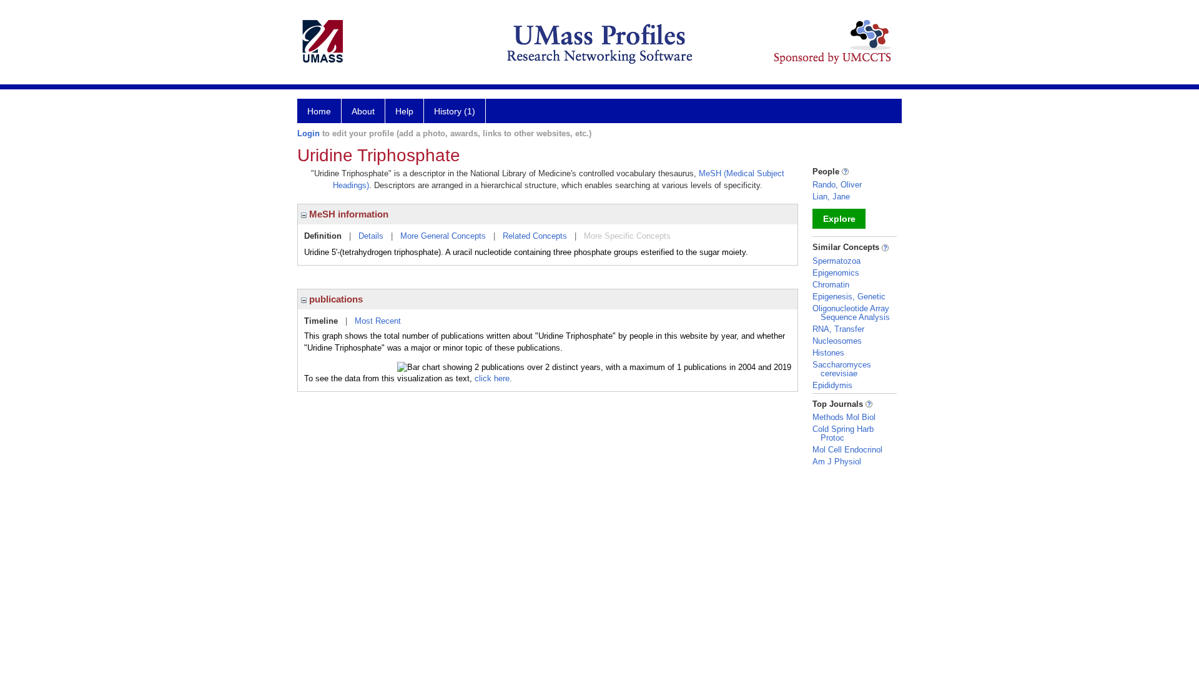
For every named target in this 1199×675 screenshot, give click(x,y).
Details (370, 236)
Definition (323, 236)
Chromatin (830, 284)
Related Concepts (535, 236)
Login (308, 133)
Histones (828, 353)
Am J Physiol (836, 461)
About (363, 111)
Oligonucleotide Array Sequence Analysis (851, 313)
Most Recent (378, 321)
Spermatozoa (836, 261)
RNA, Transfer (838, 329)
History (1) (454, 111)
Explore (839, 219)
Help (404, 111)
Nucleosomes (837, 341)
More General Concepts (443, 236)
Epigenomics (835, 273)
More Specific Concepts (627, 236)
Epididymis (832, 385)
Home (319, 111)
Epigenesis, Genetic (849, 296)
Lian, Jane (831, 196)
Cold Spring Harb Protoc (843, 433)
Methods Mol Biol (844, 417)
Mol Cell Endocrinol (847, 449)
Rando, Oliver (837, 184)
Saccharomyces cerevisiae (841, 369)
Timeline (321, 321)
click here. (493, 378)
